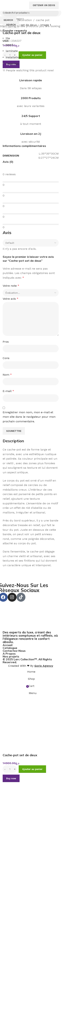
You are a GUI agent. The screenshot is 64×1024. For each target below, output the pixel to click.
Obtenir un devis (44, 5)
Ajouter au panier (32, 55)
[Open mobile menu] (24, 5)
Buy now (11, 778)
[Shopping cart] (19, 5)
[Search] (15, 5)
